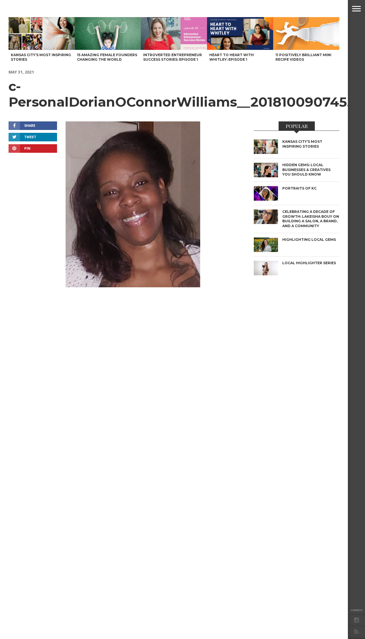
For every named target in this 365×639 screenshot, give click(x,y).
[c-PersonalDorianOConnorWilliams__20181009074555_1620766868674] (133, 285)
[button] (356, 8)
